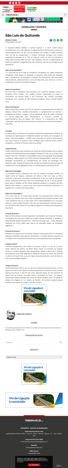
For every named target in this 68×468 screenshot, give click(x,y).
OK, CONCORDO (34, 465)
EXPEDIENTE (24, 428)
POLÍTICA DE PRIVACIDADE (39, 428)
